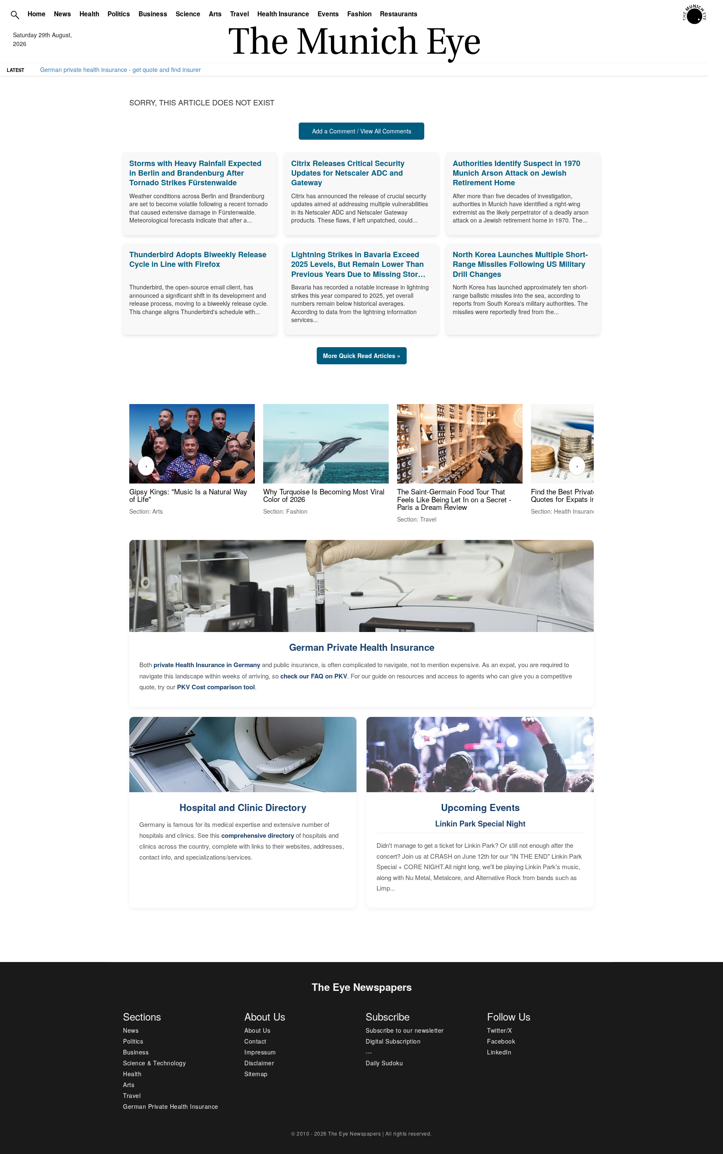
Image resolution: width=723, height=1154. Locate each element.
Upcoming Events (480, 807)
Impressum (260, 1052)
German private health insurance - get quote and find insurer (120, 69)
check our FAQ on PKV (313, 676)
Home (37, 13)
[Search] (15, 14)
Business (152, 13)
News (62, 13)
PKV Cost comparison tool (216, 686)
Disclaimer (259, 1063)
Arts (215, 13)
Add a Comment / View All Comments (361, 131)
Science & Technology (154, 1063)
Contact (255, 1041)
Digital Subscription (393, 1041)
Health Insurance (283, 13)
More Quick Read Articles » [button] (361, 355)
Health (89, 13)
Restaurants (399, 13)
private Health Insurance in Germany (207, 664)
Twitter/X (499, 1030)
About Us (257, 1030)
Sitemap (256, 1074)
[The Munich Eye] (695, 14)
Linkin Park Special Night (480, 823)
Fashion (359, 13)
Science (188, 13)
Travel (239, 13)
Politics (119, 13)
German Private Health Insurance (361, 647)
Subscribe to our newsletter (405, 1030)
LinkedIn (499, 1052)
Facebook (501, 1041)
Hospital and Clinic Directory (242, 807)
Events (328, 13)
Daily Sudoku (384, 1063)
